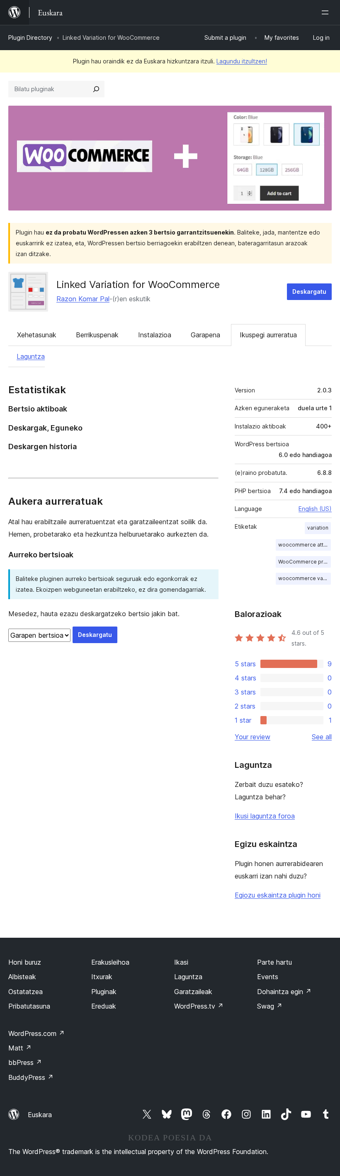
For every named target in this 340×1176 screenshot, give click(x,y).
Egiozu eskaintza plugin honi (278, 895)
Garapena (205, 335)
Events (267, 977)
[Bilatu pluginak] (96, 89)
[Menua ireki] (326, 12)
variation (317, 528)
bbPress (25, 1062)
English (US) (315, 508)
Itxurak (101, 977)
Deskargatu (309, 291)
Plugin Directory (30, 37)
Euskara (40, 1115)
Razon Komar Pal (82, 299)
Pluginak (104, 991)
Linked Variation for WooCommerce (138, 284)
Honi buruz (24, 962)
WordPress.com (36, 1033)
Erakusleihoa (110, 962)
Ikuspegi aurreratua (268, 335)
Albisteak (22, 977)
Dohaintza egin (284, 991)
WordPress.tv (198, 1006)
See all (322, 737)
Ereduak (103, 1006)
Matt (20, 1048)
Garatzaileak (193, 991)
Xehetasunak (36, 335)
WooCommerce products (304, 562)
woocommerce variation (304, 578)
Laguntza (31, 356)
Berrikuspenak (97, 335)
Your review (252, 737)
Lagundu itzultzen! (241, 61)
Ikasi (181, 962)
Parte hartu (274, 962)
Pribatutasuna (29, 1006)
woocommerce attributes (304, 545)
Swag (269, 1006)
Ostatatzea (25, 991)
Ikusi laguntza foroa (265, 816)
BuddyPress (30, 1077)
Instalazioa (154, 335)
